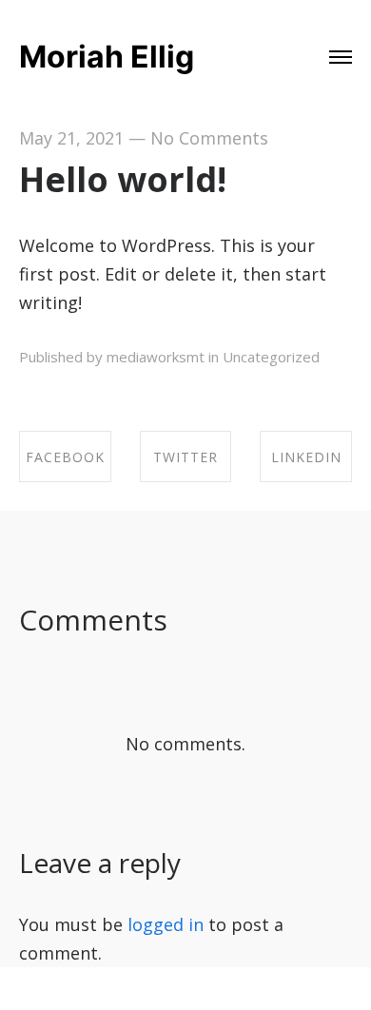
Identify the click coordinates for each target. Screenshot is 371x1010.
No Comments (209, 137)
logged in (165, 924)
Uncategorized (271, 356)
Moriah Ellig (106, 57)
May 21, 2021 (71, 137)
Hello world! (122, 179)
